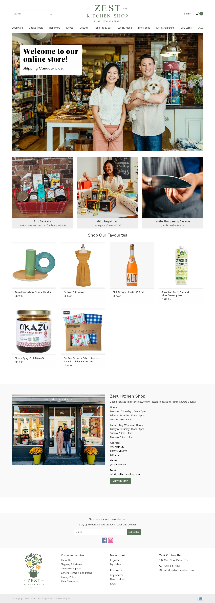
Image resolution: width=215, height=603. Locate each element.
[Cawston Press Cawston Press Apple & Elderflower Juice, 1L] (181, 265)
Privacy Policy (68, 577)
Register (114, 560)
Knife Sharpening (165, 27)
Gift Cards (186, 27)
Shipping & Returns (71, 564)
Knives (69, 27)
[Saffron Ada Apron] (83, 265)
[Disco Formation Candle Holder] (34, 265)
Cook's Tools (36, 27)
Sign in (187, 13)
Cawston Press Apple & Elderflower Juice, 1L (175, 293)
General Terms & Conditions (76, 572)
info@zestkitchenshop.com (179, 570)
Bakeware (54, 27)
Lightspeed (65, 598)
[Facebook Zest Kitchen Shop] (104, 540)
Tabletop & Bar (103, 27)
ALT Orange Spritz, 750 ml (128, 292)
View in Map (120, 481)
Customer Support (71, 568)
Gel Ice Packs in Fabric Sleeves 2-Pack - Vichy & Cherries (81, 360)
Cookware (17, 27)
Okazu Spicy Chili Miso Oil (29, 358)
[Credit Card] (199, 598)
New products (117, 579)
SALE (200, 27)
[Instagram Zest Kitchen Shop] (110, 540)
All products (116, 575)
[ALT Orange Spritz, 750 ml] (132, 265)
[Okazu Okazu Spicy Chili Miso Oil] (34, 331)
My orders (115, 564)
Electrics (84, 27)
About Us (66, 560)
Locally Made (124, 27)
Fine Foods (144, 27)
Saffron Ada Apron (74, 292)
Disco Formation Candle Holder (32, 292)
